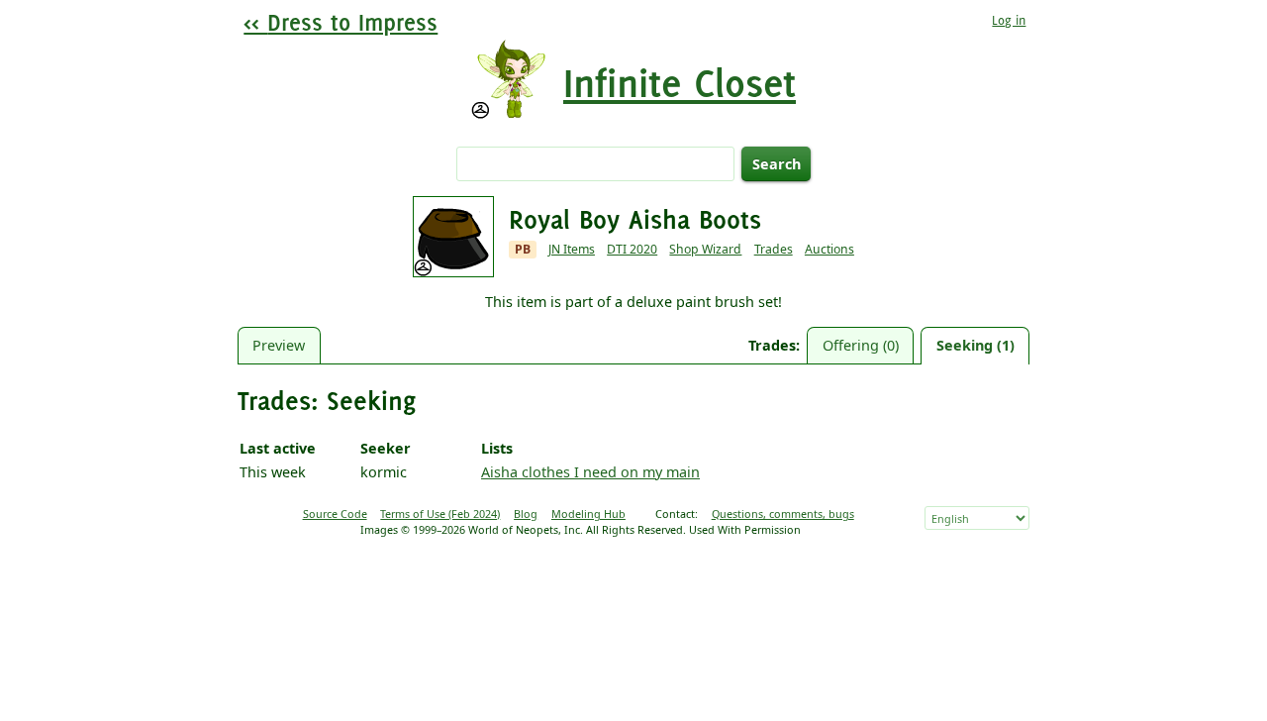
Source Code (335, 513)
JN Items (571, 249)
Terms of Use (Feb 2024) (440, 513)
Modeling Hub (588, 513)
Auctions (829, 249)
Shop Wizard (705, 249)
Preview (278, 345)
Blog (525, 513)
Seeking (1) (975, 345)
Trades (773, 249)
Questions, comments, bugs (783, 513)
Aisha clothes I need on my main (590, 472)
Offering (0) (861, 345)
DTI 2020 (632, 249)
